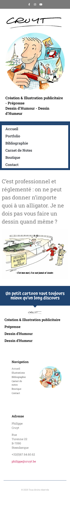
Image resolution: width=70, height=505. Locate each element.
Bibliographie (16, 143)
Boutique (12, 157)
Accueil (11, 128)
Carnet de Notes (18, 150)
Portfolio (12, 136)
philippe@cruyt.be (24, 461)
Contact (11, 164)
